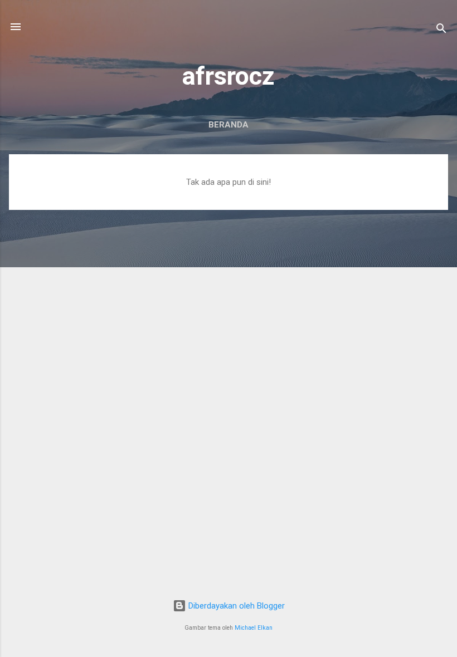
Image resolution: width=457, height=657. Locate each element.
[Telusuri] (441, 30)
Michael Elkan (254, 627)
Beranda (228, 125)
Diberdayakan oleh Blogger (235, 606)
